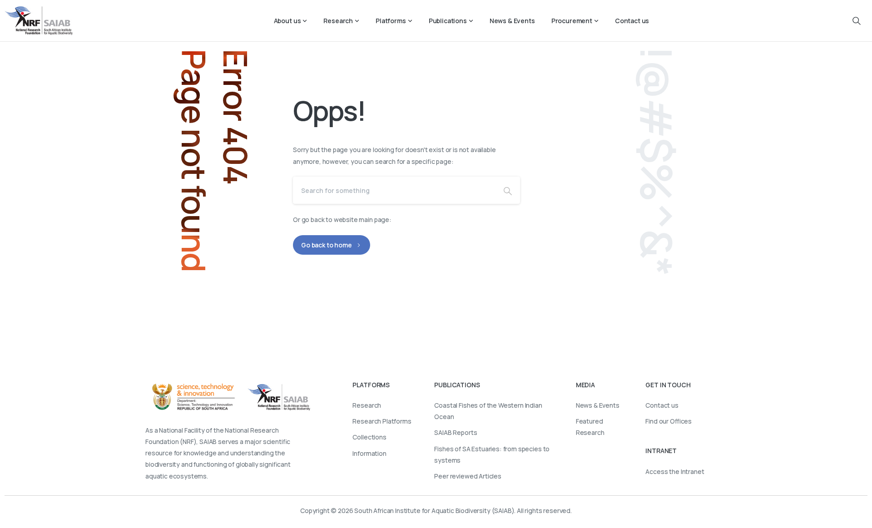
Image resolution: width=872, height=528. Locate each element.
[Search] (507, 190)
